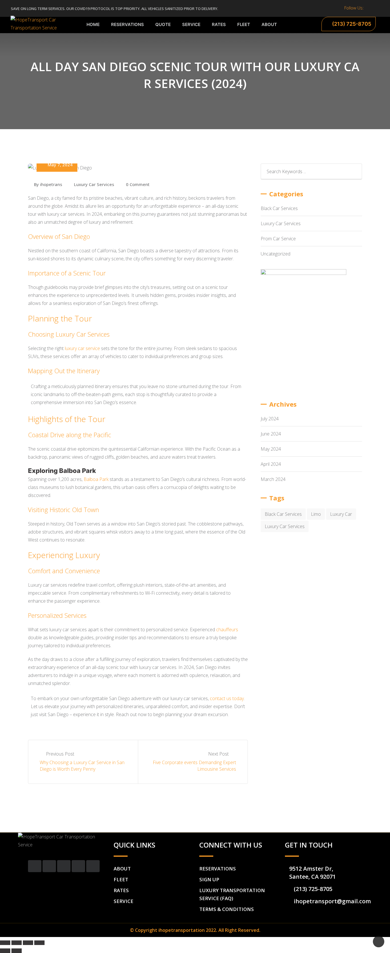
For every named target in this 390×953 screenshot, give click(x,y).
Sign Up (209, 879)
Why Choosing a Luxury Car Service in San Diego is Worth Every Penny (82, 765)
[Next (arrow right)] (16, 950)
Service (191, 24)
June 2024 (271, 434)
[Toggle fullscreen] (28, 942)
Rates (219, 24)
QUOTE (163, 24)
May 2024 (271, 449)
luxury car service (82, 348)
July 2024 (270, 418)
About (269, 24)
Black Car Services (279, 208)
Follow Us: (354, 8)
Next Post (219, 754)
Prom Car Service (278, 238)
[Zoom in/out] (39, 942)
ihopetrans (51, 184)
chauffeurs (227, 629)
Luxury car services (285, 526)
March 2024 (273, 479)
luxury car (341, 514)
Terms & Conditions (226, 909)
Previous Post (60, 754)
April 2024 (271, 464)
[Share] (16, 942)
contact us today (227, 698)
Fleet (243, 24)
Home (93, 24)
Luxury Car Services (94, 184)
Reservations (127, 24)
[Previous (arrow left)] (5, 950)
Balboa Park (96, 479)
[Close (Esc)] (5, 942)
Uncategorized (275, 254)
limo (316, 514)
